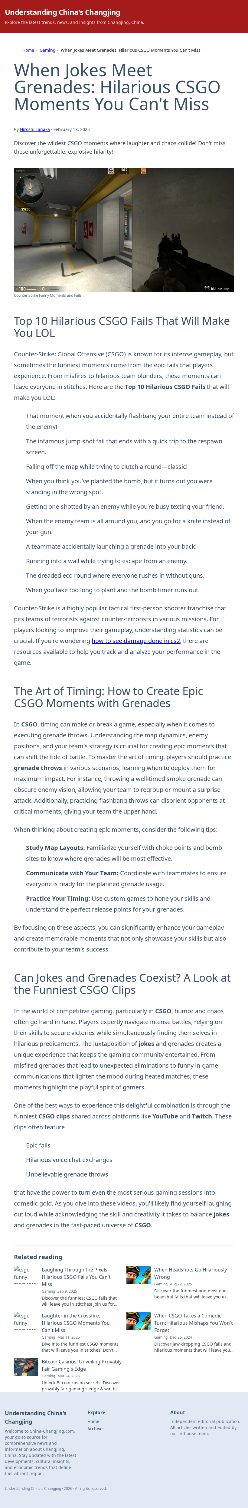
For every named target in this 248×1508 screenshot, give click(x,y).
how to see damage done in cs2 (136, 641)
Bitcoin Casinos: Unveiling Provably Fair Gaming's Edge (82, 1365)
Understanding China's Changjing (62, 12)
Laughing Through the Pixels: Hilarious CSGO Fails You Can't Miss (76, 1277)
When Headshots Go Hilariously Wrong (190, 1273)
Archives (96, 1428)
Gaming (48, 50)
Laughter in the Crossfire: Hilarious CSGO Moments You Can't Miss (76, 1322)
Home (28, 50)
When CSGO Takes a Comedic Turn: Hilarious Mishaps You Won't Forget (193, 1322)
